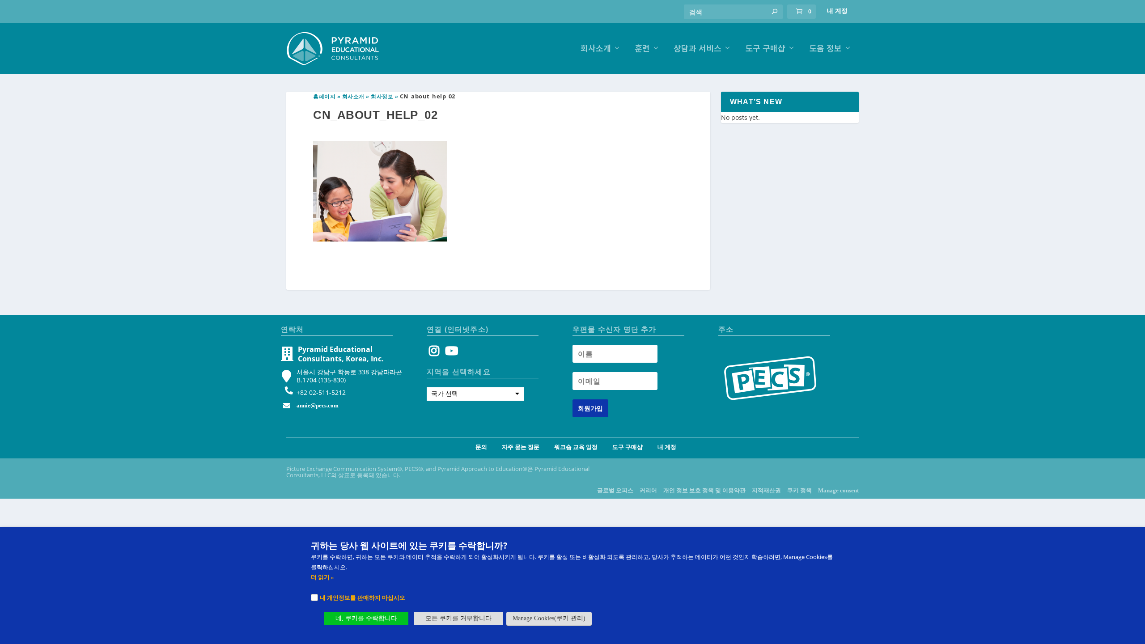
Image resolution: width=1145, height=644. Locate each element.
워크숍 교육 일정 (576, 447)
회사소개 (596, 49)
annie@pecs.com (318, 405)
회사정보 (382, 96)
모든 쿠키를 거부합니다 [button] (458, 618)
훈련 (642, 49)
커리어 (648, 490)
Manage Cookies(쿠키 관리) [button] (549, 618)
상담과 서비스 (697, 49)
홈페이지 (324, 96)
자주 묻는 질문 (520, 447)
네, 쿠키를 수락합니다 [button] (366, 618)
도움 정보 (825, 49)
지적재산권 (766, 490)
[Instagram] (434, 353)
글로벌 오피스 (615, 490)
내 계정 (837, 11)
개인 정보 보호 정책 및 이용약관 (704, 490)
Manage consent (838, 490)
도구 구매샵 (765, 49)
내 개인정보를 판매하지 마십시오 (362, 597)
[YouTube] (450, 353)
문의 (481, 447)
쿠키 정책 (799, 490)
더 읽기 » (322, 577)
